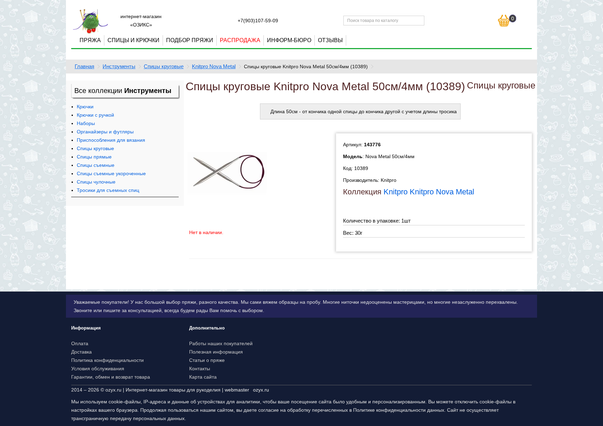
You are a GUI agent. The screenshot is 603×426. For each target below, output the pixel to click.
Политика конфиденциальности (107, 360)
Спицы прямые (94, 157)
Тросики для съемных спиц (108, 190)
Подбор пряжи (189, 40)
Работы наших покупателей (221, 343)
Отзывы (330, 40)
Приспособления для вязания (111, 140)
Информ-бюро (289, 40)
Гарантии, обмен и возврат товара (110, 377)
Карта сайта (203, 377)
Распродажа (240, 40)
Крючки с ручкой (95, 115)
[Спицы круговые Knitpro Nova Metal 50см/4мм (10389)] (227, 173)
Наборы (86, 123)
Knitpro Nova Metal (214, 66)
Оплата (79, 343)
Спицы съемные (95, 165)
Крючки (85, 106)
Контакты (199, 368)
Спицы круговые (164, 66)
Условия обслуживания (97, 368)
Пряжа (90, 40)
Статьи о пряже (207, 360)
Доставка (81, 352)
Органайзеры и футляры (105, 131)
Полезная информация (216, 352)
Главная (84, 66)
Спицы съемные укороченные (111, 173)
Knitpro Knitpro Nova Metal (429, 191)
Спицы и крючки (133, 40)
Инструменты (119, 66)
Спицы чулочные (96, 182)
